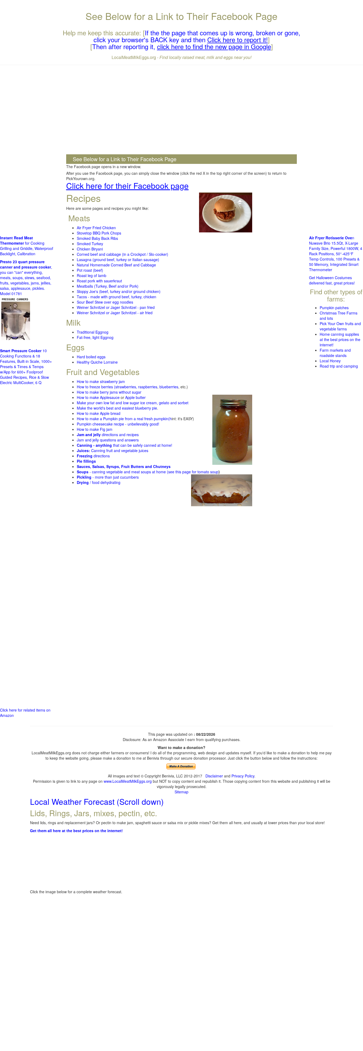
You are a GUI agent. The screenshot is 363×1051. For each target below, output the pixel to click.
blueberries (168, 386)
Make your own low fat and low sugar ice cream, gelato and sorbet (132, 402)
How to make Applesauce (98, 397)
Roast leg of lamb (91, 275)
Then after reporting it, (181, 46)
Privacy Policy (242, 775)
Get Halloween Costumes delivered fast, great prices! (332, 280)
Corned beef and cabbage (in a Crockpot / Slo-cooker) (122, 254)
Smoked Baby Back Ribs (97, 238)
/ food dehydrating (98, 482)
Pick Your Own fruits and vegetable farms (340, 326)
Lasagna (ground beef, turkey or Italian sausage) (118, 259)
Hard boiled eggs (91, 356)
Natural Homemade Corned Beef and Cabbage (116, 264)
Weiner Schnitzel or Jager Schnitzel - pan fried (116, 307)
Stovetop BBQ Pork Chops (99, 233)
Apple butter (135, 397)
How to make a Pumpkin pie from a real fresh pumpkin (122, 418)
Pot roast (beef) (90, 270)
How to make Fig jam (94, 429)
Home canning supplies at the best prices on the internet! (340, 339)
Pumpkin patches (334, 307)
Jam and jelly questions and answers (108, 439)
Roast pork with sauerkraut (99, 280)
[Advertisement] (181, 107)
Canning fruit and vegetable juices (112, 450)
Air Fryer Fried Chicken (96, 227)
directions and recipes (108, 434)
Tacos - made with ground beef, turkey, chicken (116, 296)
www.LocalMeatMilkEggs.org (128, 781)
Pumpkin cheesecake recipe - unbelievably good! (118, 424)
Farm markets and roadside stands (335, 352)
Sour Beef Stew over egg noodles (105, 302)
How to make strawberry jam (101, 381)
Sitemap (181, 791)
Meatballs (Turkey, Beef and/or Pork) (107, 286)
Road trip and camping (339, 366)
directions (93, 455)
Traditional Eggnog (92, 332)
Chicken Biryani (90, 249)
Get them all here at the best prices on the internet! (76, 830)
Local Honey (330, 360)
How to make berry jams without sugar (109, 392)
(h (170, 418)
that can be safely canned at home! (124, 445)
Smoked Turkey (90, 243)
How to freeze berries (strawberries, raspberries (117, 386)
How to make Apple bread (98, 413)
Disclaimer (214, 775)
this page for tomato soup (196, 471)
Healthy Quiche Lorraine (97, 362)
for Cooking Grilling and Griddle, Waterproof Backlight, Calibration (26, 245)
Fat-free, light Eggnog (95, 337)
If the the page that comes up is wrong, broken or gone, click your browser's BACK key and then (197, 36)
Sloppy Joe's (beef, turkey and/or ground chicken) (119, 291)
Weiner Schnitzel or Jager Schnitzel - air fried (115, 312)
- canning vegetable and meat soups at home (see (126, 471)
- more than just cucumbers (108, 477)
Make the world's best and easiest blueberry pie (117, 408)
